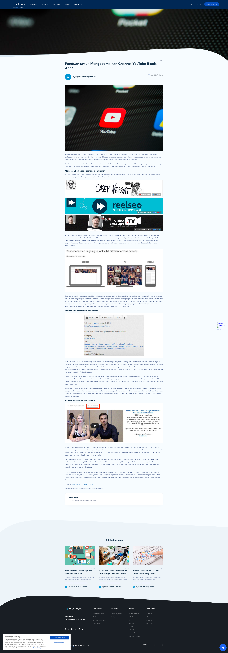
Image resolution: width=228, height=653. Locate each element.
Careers (149, 614)
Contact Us (78, 4)
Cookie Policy (37, 648)
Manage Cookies (134, 636)
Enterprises (96, 623)
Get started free (211, 4)
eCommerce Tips (85, 488)
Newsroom (150, 620)
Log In (199, 4)
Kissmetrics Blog (88, 484)
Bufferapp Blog (77, 484)
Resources (56, 4)
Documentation (134, 614)
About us (149, 617)
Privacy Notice (133, 633)
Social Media (137, 583)
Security (131, 630)
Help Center (133, 617)
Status (131, 626)
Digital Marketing (71, 488)
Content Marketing (81, 583)
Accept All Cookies (59, 638)
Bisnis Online (69, 583)
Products (45, 4)
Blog (130, 620)
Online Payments (116, 614)
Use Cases (33, 4)
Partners (149, 623)
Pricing (67, 4)
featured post (97, 488)
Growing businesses (99, 620)
